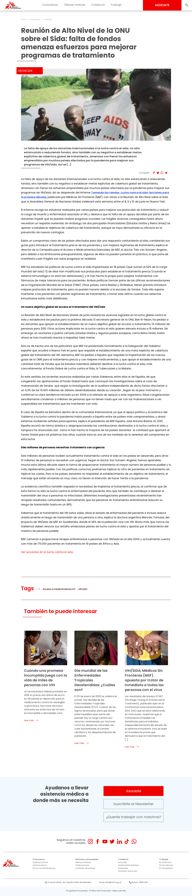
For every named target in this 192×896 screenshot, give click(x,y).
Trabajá (163, 859)
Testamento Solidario (128, 865)
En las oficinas (166, 865)
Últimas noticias (83, 862)
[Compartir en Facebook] (154, 172)
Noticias (48, 19)
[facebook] (97, 841)
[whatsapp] (134, 841)
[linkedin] (119, 841)
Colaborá (123, 859)
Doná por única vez (127, 871)
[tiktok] (126, 841)
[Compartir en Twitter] (158, 172)
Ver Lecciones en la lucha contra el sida (47, 552)
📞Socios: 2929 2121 (138, 882)
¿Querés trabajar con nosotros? (133, 817)
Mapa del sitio (119, 890)
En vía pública (166, 868)
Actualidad (35, 19)
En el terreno (165, 862)
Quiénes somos (40, 862)
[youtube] (104, 841)
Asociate (133, 791)
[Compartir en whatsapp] (162, 172)
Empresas (123, 868)
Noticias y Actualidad (86, 859)
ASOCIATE (162, 5)
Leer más (29, 720)
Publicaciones (82, 865)
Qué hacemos (40, 865)
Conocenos (38, 859)
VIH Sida (82, 588)
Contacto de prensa (85, 868)
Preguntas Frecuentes (77, 890)
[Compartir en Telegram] (166, 172)
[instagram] (90, 841)
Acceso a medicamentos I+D (59, 588)
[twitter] (112, 841)
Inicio (23, 19)
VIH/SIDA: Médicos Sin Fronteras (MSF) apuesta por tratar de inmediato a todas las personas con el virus (144, 680)
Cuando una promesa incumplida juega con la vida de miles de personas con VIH (45, 677)
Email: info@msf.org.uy (110, 882)
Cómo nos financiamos (44, 868)
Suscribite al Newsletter (133, 804)
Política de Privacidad (100, 890)
